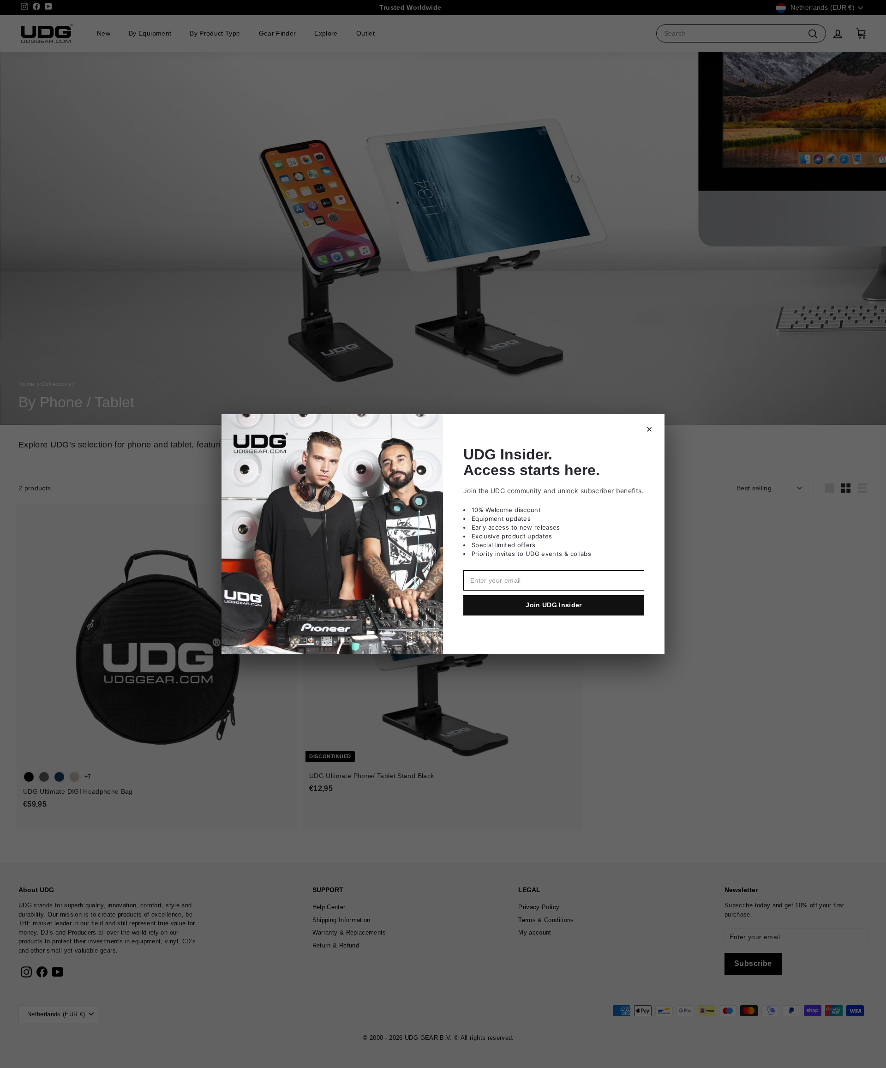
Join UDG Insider (554, 605)
